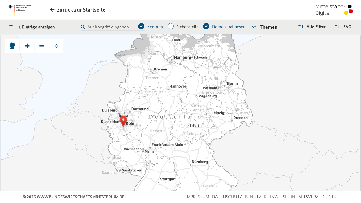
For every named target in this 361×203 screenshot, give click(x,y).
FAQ (347, 26)
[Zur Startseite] (334, 11)
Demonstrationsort (229, 26)
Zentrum (155, 26)
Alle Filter (316, 26)
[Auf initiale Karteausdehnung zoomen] (12, 46)
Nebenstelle (188, 26)
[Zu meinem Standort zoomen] (56, 46)
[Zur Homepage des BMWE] (19, 10)
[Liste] (12, 26)
